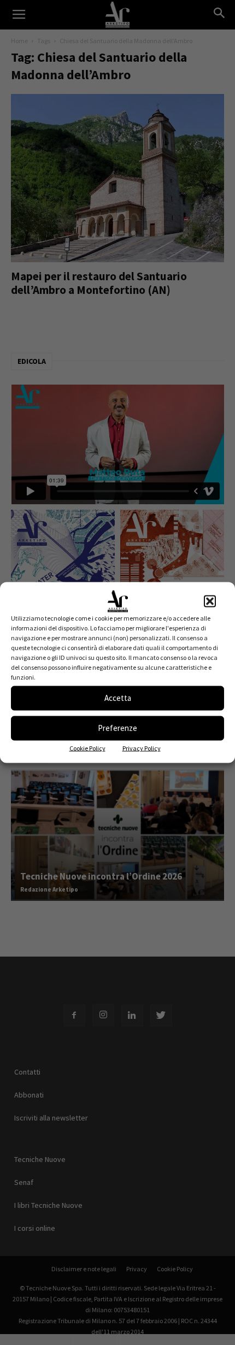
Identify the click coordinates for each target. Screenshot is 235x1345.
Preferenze (117, 728)
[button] (209, 600)
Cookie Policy (87, 748)
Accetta (117, 698)
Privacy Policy (141, 748)
